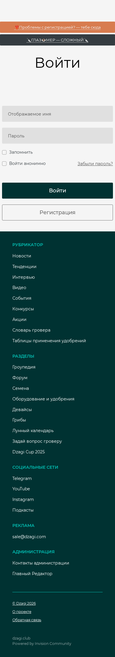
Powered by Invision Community (41, 643)
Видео (19, 287)
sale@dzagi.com (29, 536)
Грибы (19, 420)
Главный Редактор (32, 573)
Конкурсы (23, 309)
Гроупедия (23, 367)
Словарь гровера (31, 330)
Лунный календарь (33, 430)
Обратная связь (26, 620)
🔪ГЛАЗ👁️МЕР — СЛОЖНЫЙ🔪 (57, 40)
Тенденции (24, 266)
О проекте (21, 611)
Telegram (22, 478)
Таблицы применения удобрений (49, 340)
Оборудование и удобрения (43, 399)
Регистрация (57, 212)
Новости (21, 256)
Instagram (23, 499)
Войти (57, 190)
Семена (20, 388)
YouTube (21, 488)
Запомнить (21, 152)
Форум (19, 377)
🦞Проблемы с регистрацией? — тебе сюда (57, 27)
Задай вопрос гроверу (37, 441)
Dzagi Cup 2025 (28, 452)
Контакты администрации (40, 563)
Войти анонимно (27, 163)
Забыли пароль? (95, 163)
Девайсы (22, 409)
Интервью (23, 277)
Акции (19, 319)
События (21, 298)
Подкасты (23, 510)
